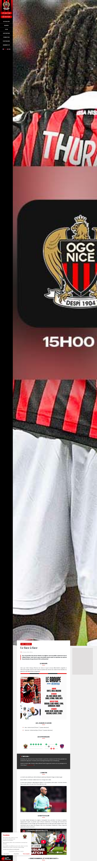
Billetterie (7, 13)
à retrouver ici (30, 765)
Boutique (7, 17)
